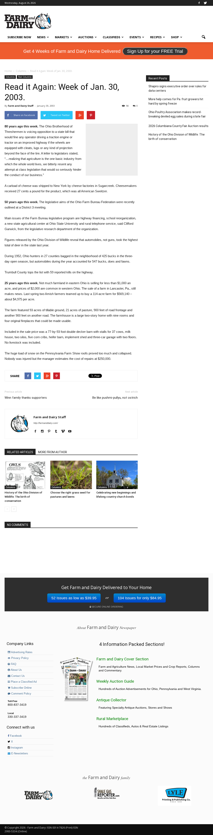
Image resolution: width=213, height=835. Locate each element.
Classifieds (111, 37)
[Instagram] (43, 431)
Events (135, 37)
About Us (16, 669)
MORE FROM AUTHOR (52, 452)
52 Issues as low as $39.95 (74, 598)
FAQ (13, 664)
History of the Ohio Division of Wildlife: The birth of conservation (23, 496)
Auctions (85, 37)
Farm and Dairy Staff (20, 105)
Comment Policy (20, 693)
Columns (10, 76)
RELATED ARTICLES (20, 452)
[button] (203, 37)
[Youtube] (71, 431)
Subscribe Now (19, 37)
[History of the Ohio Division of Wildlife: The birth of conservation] (25, 475)
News (41, 37)
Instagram (16, 747)
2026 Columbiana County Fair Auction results (178, 126)
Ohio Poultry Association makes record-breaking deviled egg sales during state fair (177, 114)
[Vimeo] (64, 431)
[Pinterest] (50, 431)
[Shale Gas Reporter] (106, 798)
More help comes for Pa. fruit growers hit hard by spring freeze (176, 101)
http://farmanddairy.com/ (45, 423)
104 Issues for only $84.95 (140, 598)
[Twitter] (205, 2)
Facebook (15, 735)
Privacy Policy (19, 658)
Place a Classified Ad (23, 681)
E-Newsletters (19, 753)
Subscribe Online (21, 687)
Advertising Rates (21, 652)
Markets (62, 37)
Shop (175, 37)
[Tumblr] (57, 431)
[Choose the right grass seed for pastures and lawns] (71, 475)
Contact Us (17, 676)
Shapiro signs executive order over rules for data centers (177, 88)
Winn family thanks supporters (26, 398)
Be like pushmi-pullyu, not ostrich (115, 398)
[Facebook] (199, 2)
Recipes (156, 37)
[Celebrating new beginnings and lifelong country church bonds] (117, 475)
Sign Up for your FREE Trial (155, 51)
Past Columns (24, 76)
